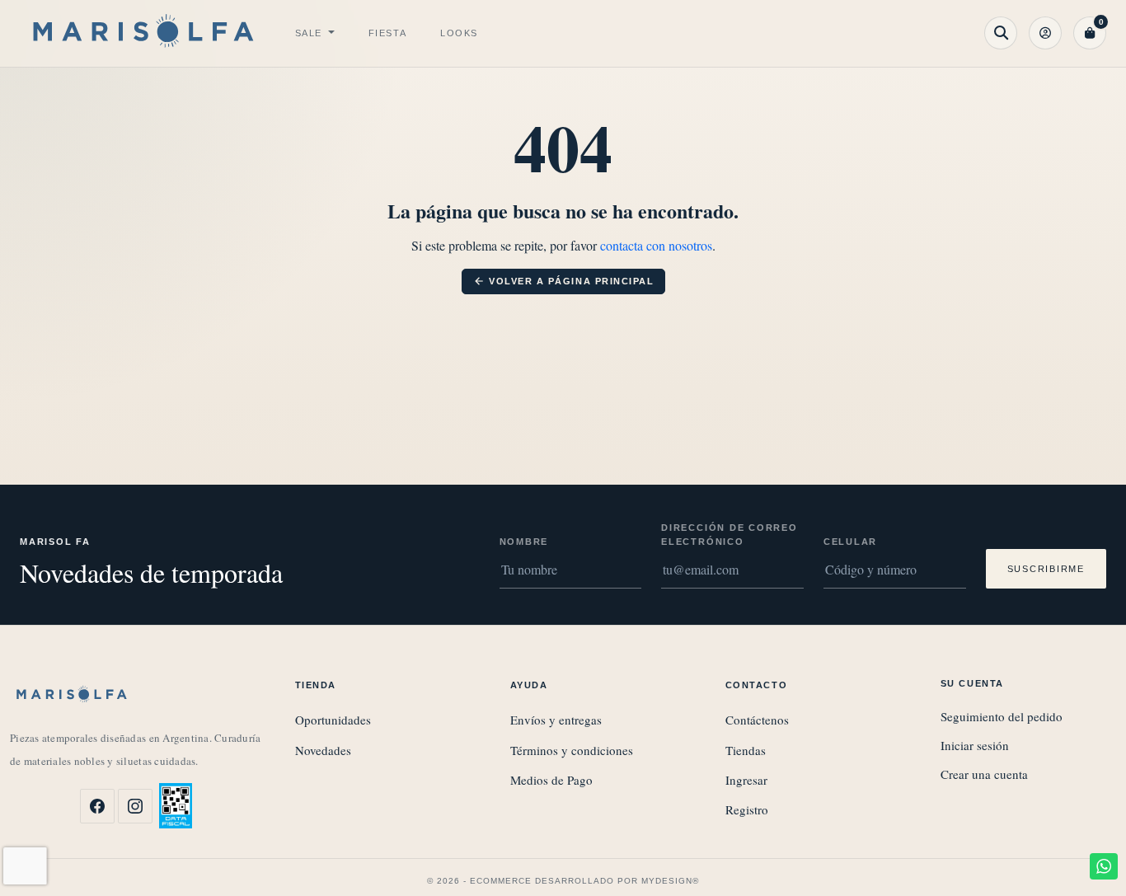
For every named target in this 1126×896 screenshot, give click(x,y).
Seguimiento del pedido (1002, 716)
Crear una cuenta (984, 774)
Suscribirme (1046, 569)
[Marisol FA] (143, 33)
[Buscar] (1000, 32)
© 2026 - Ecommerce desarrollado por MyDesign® (563, 880)
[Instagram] (135, 806)
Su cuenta (972, 683)
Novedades (323, 750)
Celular (850, 542)
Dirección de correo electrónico (729, 535)
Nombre (524, 542)
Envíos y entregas (556, 719)
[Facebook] (97, 806)
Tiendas (745, 750)
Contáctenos (757, 719)
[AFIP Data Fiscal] (175, 805)
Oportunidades (333, 719)
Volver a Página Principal (563, 281)
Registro (746, 809)
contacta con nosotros (656, 245)
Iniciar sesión (975, 745)
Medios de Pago (551, 780)
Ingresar (746, 780)
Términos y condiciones (571, 750)
